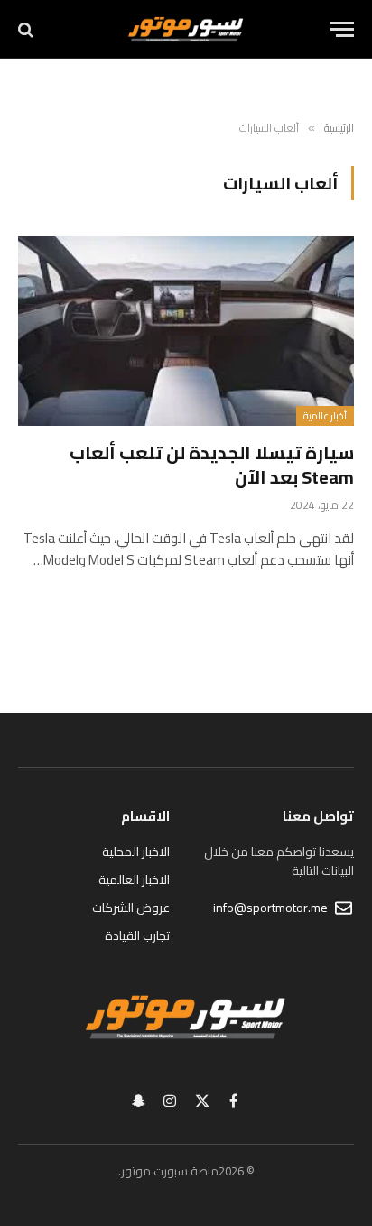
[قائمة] (342, 29)
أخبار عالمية (325, 416)
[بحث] (27, 29)
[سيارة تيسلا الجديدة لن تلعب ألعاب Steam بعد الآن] (186, 330)
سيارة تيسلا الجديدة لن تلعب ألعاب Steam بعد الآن (212, 464)
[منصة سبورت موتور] (185, 29)
